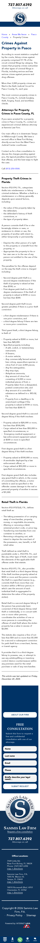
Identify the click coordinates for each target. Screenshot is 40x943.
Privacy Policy (14, 915)
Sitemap (31, 915)
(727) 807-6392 (21, 866)
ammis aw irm (20, 828)
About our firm (20, 714)
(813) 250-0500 (13, 168)
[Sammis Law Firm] (20, 18)
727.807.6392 (20, 4)
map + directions (15, 868)
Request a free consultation (20, 831)
